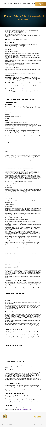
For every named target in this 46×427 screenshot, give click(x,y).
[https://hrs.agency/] (5, 416)
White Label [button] (17, 3)
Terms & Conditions (41, 424)
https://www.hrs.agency (26, 88)
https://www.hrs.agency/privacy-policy (24, 409)
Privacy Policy (35, 424)
